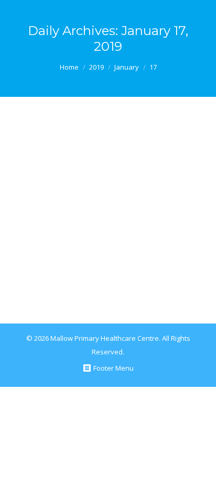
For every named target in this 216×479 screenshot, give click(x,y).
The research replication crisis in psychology (102, 145)
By (133, 280)
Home (69, 67)
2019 (96, 67)
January (126, 67)
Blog (93, 280)
